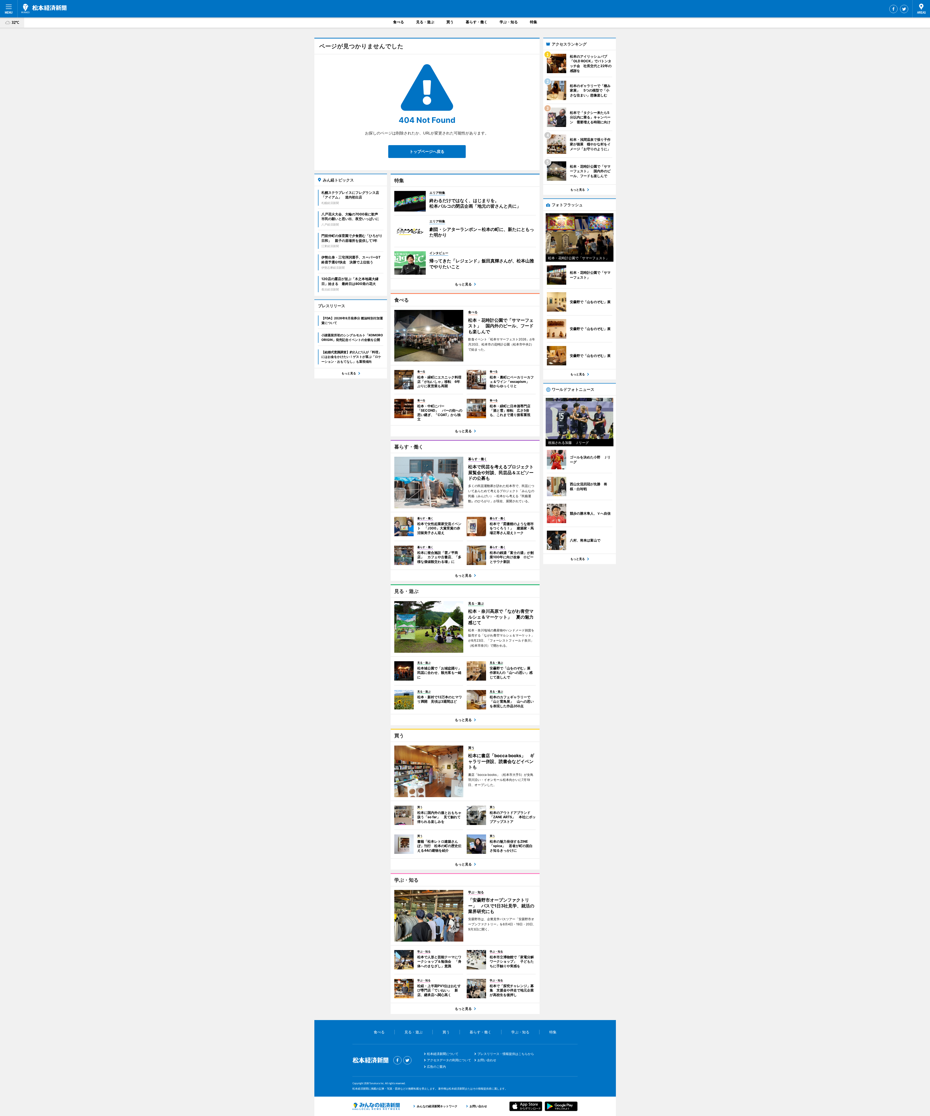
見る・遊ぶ (425, 22)
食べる (398, 22)
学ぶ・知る (509, 22)
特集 (533, 22)
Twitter (904, 9)
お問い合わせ (486, 1060)
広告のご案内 (436, 1067)
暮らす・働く (477, 22)
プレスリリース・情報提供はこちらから (505, 1054)
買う (450, 22)
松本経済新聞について (442, 1054)
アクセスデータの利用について (449, 1060)
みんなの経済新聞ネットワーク (376, 1106)
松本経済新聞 (44, 8)
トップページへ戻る (427, 151)
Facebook (893, 9)
